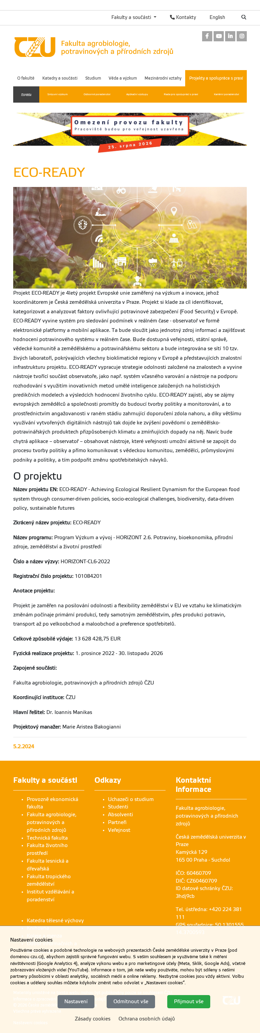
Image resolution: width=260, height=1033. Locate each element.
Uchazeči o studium (131, 799)
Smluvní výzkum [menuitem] (57, 94)
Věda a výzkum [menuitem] (123, 78)
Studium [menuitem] (93, 78)
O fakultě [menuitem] (26, 78)
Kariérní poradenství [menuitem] (226, 94)
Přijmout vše (188, 1001)
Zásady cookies (92, 1018)
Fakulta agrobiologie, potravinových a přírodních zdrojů (52, 822)
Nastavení (76, 1001)
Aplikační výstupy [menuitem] (137, 94)
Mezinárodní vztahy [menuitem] (163, 78)
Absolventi (120, 814)
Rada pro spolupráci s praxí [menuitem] (181, 94)
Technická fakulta (47, 838)
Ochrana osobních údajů (146, 1018)
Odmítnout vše (130, 1001)
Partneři (117, 822)
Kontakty (185, 17)
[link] (207, 36)
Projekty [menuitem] (26, 94)
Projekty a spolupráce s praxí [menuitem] (216, 78)
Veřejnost (119, 830)
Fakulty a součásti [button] (131, 17)
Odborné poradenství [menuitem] (97, 94)
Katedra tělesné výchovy (55, 920)
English (217, 17)
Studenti (118, 806)
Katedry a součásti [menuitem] (60, 78)
